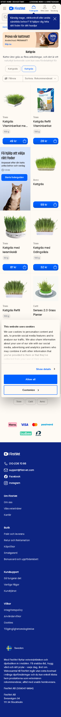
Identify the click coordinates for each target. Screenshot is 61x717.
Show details (43, 369)
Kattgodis (13, 68)
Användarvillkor (12, 616)
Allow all (30, 379)
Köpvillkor (9, 546)
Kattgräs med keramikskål (11, 250)
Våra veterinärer (12, 508)
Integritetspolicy (13, 610)
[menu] (4, 8)
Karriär (7, 515)
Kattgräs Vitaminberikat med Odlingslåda (15, 123)
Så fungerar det (12, 578)
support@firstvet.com (21, 470)
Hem (5, 27)
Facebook (14, 476)
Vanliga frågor (11, 584)
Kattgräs (29, 68)
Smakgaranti (11, 553)
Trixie (18, 401)
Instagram (14, 483)
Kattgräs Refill (11, 310)
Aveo (42, 401)
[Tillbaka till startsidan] (17, 8)
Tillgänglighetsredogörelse (19, 629)
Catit (30, 401)
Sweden (18, 648)
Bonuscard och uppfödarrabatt (21, 559)
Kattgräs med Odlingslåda (41, 250)
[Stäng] (54, 18)
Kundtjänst (10, 591)
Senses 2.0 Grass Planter (44, 312)
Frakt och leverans (14, 534)
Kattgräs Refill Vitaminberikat (42, 123)
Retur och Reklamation (17, 540)
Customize (28, 389)
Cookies (8, 622)
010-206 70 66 (17, 463)
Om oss (8, 502)
